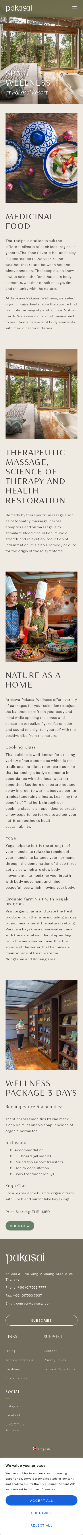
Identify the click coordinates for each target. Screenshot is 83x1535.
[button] (75, 8)
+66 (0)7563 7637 (27, 1295)
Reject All (42, 1525)
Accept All (41, 1500)
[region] (41, 1496)
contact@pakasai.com (34, 1303)
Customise (41, 1513)
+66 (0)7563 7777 (31, 1287)
